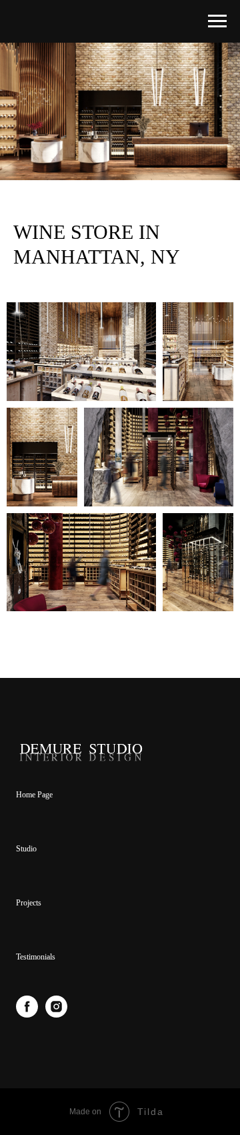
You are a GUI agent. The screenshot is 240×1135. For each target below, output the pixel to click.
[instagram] (56, 1014)
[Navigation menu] (217, 21)
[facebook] (27, 1014)
